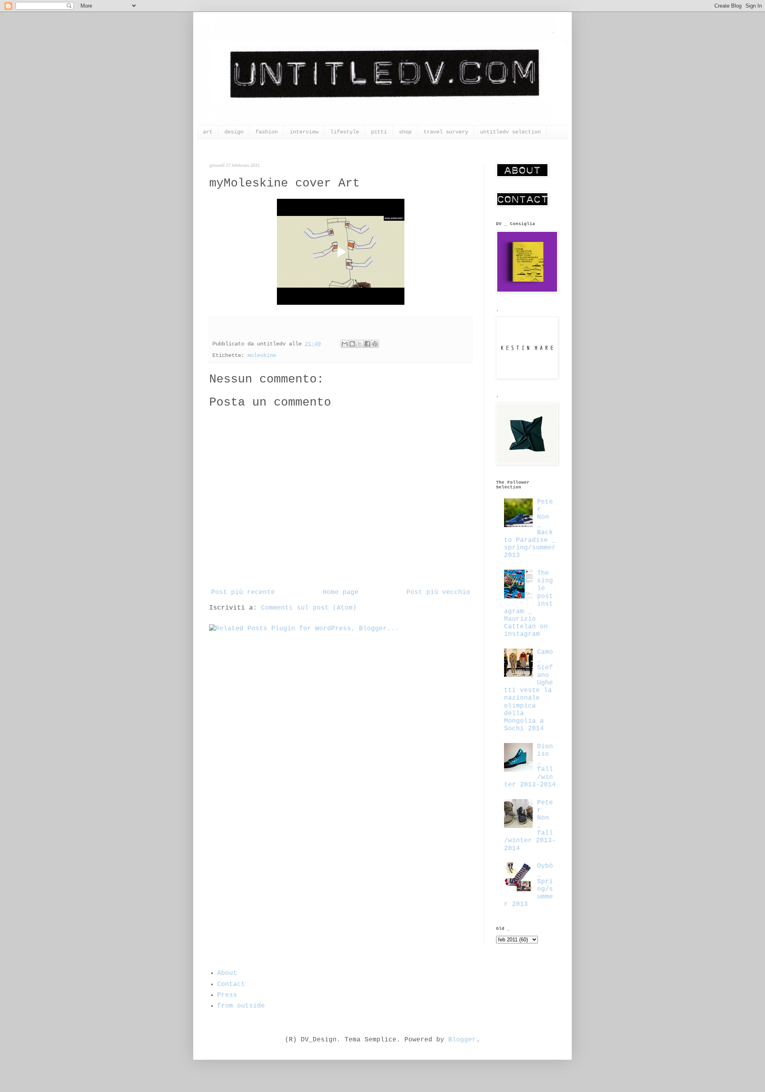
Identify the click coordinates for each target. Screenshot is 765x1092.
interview (304, 132)
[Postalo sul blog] (352, 344)
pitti (379, 132)
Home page (341, 592)
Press (227, 995)
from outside (241, 1006)
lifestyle (344, 132)
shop (405, 132)
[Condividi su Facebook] (367, 344)
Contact (231, 984)
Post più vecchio (438, 592)
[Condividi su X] (360, 344)
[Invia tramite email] (345, 344)
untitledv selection (510, 132)
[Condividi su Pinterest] (375, 344)
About (227, 973)
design (233, 132)
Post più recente (243, 592)
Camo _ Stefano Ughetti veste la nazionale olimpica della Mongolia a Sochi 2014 (528, 690)
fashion (266, 132)
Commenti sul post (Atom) (309, 608)
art (207, 132)
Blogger (462, 1039)
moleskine (261, 355)
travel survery (446, 132)
